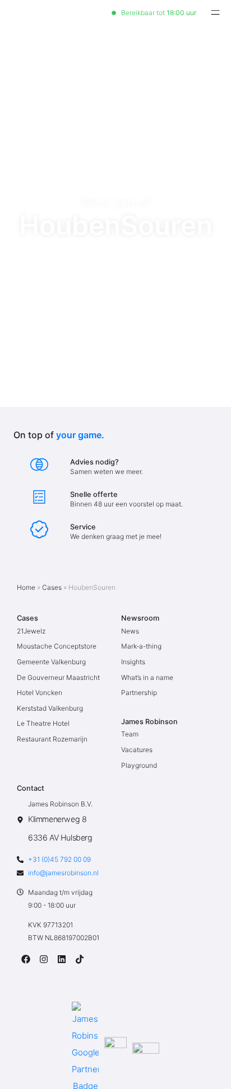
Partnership (139, 692)
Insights (133, 662)
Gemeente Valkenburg (51, 662)
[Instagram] (44, 959)
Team (129, 734)
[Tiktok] (80, 959)
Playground (139, 765)
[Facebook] (26, 959)
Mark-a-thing (141, 646)
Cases (52, 587)
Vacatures (137, 749)
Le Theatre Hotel (43, 723)
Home (26, 587)
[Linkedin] (62, 959)
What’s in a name (147, 677)
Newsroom (140, 618)
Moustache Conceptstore (56, 646)
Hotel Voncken (39, 692)
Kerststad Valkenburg (50, 708)
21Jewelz (31, 631)
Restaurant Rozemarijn (52, 739)
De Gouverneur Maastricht (58, 677)
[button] (215, 13)
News (130, 631)
